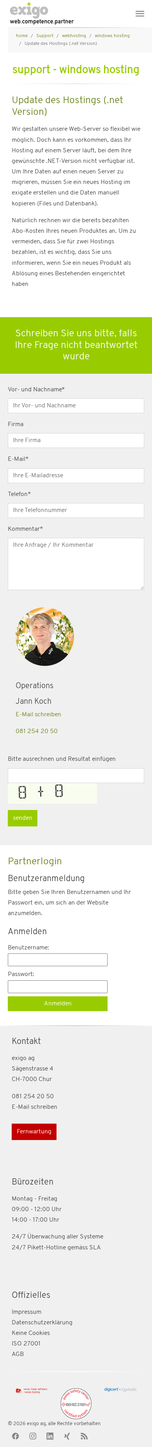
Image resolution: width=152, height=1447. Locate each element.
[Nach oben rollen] (134, 1429)
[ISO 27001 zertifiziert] (76, 1404)
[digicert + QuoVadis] (120, 1390)
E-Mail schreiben (38, 715)
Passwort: (21, 974)
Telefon (19, 494)
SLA (95, 1248)
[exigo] (42, 13)
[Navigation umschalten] (140, 13)
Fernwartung (34, 1132)
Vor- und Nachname (36, 390)
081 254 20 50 (37, 731)
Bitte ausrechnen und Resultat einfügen (62, 759)
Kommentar (25, 529)
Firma (15, 424)
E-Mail (18, 459)
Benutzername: (28, 948)
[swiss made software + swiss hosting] (32, 1391)
